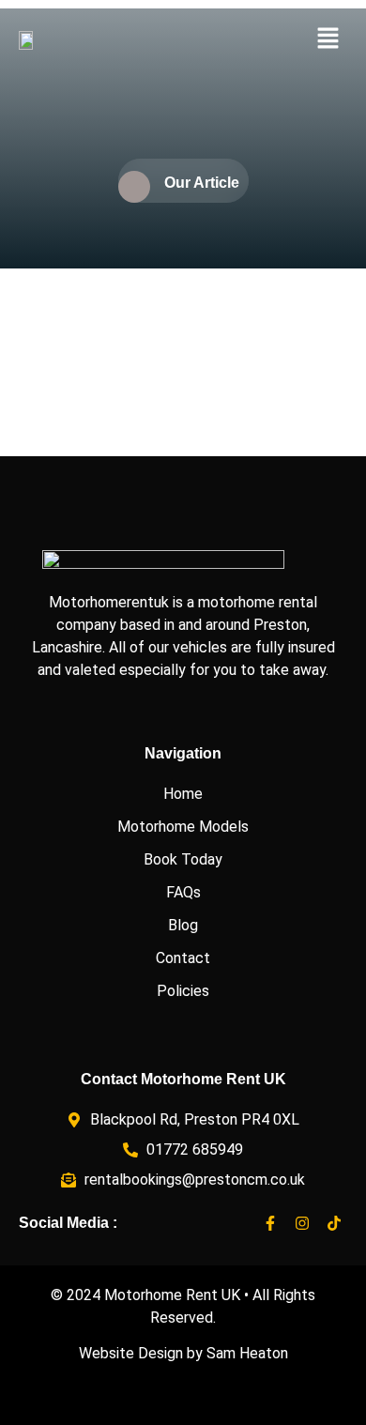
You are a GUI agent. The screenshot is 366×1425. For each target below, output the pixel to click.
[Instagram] (301, 1223)
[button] (328, 39)
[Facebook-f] (270, 1223)
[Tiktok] (333, 1223)
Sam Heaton (247, 1353)
